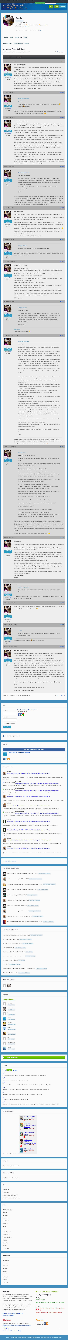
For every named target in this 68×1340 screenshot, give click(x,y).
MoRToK (10, 1022)
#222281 (62, 646)
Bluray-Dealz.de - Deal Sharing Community (19, 752)
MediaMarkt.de (6, 1234)
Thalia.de (5, 1245)
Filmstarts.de (6, 1189)
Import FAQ (6, 1329)
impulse (9, 1013)
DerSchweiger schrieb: (23, 98)
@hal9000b (17, 329)
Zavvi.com (5, 1276)
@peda (19, 101)
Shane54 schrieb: (22, 245)
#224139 (62, 603)
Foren (25, 37)
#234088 (62, 166)
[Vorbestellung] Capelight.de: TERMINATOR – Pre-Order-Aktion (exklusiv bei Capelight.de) (24, 1075)
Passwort (5, 717)
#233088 (62, 208)
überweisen (27, 26)
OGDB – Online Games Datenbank (11, 1198)
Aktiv (8, 999)
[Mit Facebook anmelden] (19, 715)
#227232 (62, 537)
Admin (9, 1017)
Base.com (5, 1271)
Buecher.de (5, 1218)
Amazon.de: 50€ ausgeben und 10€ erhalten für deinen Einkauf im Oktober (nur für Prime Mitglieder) (27, 1085)
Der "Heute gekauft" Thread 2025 (21, 879)
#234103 (62, 92)
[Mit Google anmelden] (22, 715)
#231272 (62, 301)
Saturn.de (5, 1243)
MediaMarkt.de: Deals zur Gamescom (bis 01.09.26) (15, 1099)
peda (8, 72)
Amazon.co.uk (6, 1260)
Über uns (5, 1313)
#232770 (62, 239)
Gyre (8, 873)
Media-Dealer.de (7, 1231)
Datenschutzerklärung (8, 1315)
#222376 (62, 625)
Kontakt (14, 1313)
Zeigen (40, 30)
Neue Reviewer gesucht (8, 947)
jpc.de (4, 1229)
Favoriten (27, 43)
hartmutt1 (10, 1027)
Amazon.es (5, 1263)
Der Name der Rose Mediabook (10, 960)
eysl (8, 1037)
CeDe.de (5, 1274)
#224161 (62, 581)
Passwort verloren (32, 709)
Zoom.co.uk (5, 1282)
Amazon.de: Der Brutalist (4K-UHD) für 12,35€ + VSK (15, 1080)
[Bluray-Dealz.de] (13, 6)
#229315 (62, 335)
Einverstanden (40, 3)
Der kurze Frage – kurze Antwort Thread (22, 916)
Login (56, 6)
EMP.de (4, 1226)
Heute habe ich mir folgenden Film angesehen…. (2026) (24, 873)
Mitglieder (5, 994)
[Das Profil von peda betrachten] (7, 70)
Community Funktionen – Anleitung (12, 1330)
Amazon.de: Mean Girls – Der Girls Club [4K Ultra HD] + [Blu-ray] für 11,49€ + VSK (22, 1094)
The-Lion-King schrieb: (23, 587)
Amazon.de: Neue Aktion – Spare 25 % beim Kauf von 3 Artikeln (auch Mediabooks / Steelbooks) (26, 1089)
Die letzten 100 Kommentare (9, 861)
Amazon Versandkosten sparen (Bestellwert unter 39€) (17, 1325)
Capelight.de (6, 1220)
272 (24, 24)
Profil (11, 37)
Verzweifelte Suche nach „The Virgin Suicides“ (14, 956)
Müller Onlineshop (7, 1237)
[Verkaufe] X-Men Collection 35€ (10, 972)
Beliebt (12, 999)
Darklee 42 (10, 1008)
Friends (18, 37)
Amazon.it (5, 1268)
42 (62, 52)
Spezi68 (10, 1032)
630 (10, 77)
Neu (4, 999)
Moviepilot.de (6, 1192)
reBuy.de (5, 1240)
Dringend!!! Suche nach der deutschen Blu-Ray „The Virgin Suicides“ (19, 968)
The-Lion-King (10, 921)
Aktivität (6, 37)
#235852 (62, 61)
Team (9, 1313)
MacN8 (9, 1047)
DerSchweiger (10, 884)
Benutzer (5, 710)
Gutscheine (5, 1327)
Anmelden (62, 6)
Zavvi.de (5, 1279)
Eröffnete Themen (7, 43)
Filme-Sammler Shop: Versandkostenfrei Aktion (14, 952)
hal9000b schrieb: (22, 307)
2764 (47, 24)
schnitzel (9, 879)
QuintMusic (10, 1003)
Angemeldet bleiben (9, 723)
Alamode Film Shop (7, 1209)
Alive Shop (5, 1212)
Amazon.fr (5, 1265)
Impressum (20, 1313)
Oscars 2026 (6, 964)
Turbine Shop (6, 1248)
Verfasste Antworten (18, 43)
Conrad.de (5, 1223)
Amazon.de (5, 1215)
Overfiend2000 (11, 1042)
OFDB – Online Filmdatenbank (10, 1195)
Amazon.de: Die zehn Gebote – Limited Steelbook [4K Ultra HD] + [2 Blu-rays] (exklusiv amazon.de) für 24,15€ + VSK (31, 1104)
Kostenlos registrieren (22, 709)
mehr (17, 1154)
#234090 (62, 117)
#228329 (62, 446)
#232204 (62, 261)
